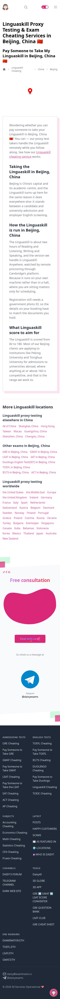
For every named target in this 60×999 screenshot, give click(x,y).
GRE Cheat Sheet (43, 924)
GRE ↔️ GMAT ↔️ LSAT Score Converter (43, 897)
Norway (19, 513)
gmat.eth (9, 959)
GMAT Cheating (12, 760)
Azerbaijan (32, 523)
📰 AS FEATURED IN (44, 841)
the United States (13, 492)
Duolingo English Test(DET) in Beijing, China (29, 462)
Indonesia (43, 528)
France (7, 502)
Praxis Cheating (12, 858)
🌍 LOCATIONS (42, 848)
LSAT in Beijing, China (15, 457)
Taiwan (7, 431)
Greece (7, 518)
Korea (6, 533)
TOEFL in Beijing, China (16, 467)
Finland (31, 513)
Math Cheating (11, 839)
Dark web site (12, 891)
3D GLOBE (39, 881)
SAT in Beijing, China (43, 457)
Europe (51, 492)
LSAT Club (39, 918)
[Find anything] (26, 7)
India (17, 528)
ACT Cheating (11, 800)
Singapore (47, 523)
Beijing (53, 69)
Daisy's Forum (12, 874)
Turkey (7, 523)
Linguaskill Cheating (17, 69)
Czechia (29, 518)
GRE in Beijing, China (15, 452)
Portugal (43, 513)
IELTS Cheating (42, 760)
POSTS (37, 822)
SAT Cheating (10, 793)
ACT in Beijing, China (43, 472)
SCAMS (37, 835)
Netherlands (37, 502)
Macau (18, 431)
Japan (39, 533)
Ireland (34, 497)
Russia (40, 518)
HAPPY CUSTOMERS (45, 829)
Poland (18, 518)
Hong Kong (48, 426)
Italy (15, 502)
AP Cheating (10, 806)
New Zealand (10, 538)
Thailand (29, 533)
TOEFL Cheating (42, 743)
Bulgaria (18, 523)
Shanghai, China (28, 426)
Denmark (48, 507)
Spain (24, 502)
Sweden (7, 513)
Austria (23, 507)
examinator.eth (13, 940)
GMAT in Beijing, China (43, 452)
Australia (51, 533)
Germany (46, 497)
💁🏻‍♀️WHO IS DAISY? (43, 854)
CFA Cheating (11, 852)
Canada (7, 528)
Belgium (35, 507)
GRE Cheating (11, 743)
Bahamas (28, 528)
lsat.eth (8, 953)
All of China (9, 426)
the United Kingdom (15, 497)
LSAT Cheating (11, 777)
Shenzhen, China (13, 436)
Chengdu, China (34, 436)
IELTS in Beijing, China (16, 472)
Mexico (16, 533)
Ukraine (52, 518)
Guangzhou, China (35, 431)
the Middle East (35, 492)
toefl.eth (9, 947)
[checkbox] (44, 7)
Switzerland (10, 507)
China (41, 69)
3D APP (37, 887)
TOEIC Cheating (42, 793)
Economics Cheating (15, 832)
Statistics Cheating (14, 845)
